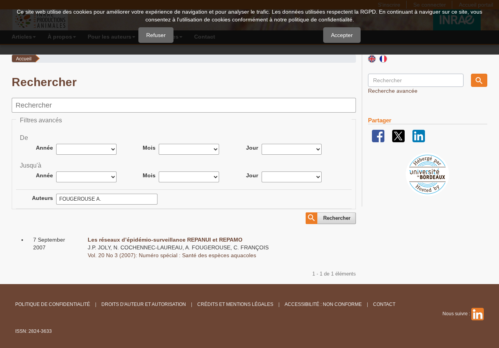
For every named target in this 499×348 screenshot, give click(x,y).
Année (44, 148)
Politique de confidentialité (52, 304)
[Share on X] (398, 135)
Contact (384, 304)
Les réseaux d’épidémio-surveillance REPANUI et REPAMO (165, 240)
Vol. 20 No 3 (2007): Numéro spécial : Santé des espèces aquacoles (172, 255)
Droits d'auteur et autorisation (143, 304)
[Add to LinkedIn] (418, 135)
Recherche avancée (393, 91)
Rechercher (336, 218)
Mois (149, 148)
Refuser (156, 35)
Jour (252, 148)
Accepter (342, 35)
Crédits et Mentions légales (235, 304)
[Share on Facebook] (378, 135)
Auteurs (42, 198)
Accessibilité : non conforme (323, 304)
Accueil (24, 59)
